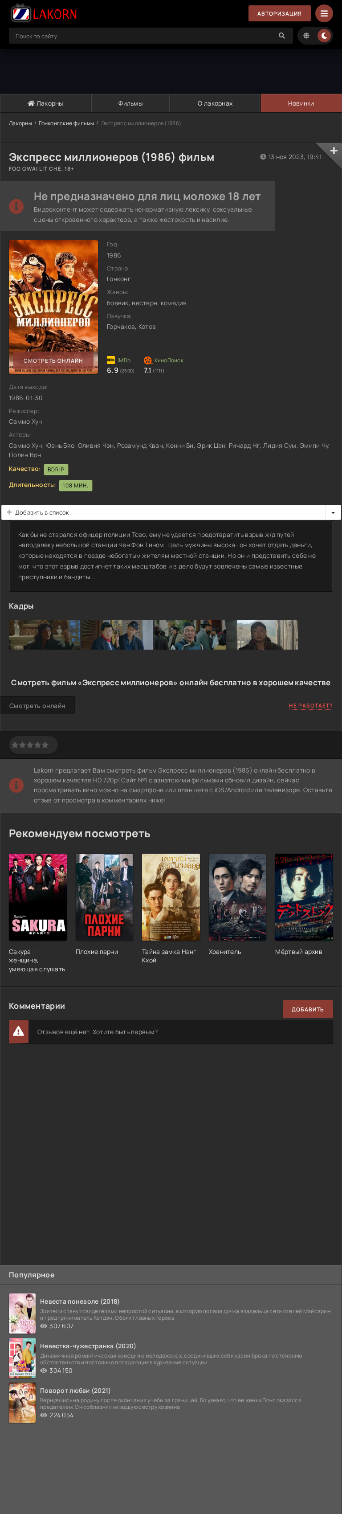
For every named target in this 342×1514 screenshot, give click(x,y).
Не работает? (311, 705)
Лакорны (49, 103)
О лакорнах (215, 103)
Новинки (301, 103)
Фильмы (130, 103)
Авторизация (279, 13)
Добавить (308, 1009)
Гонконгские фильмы (66, 123)
